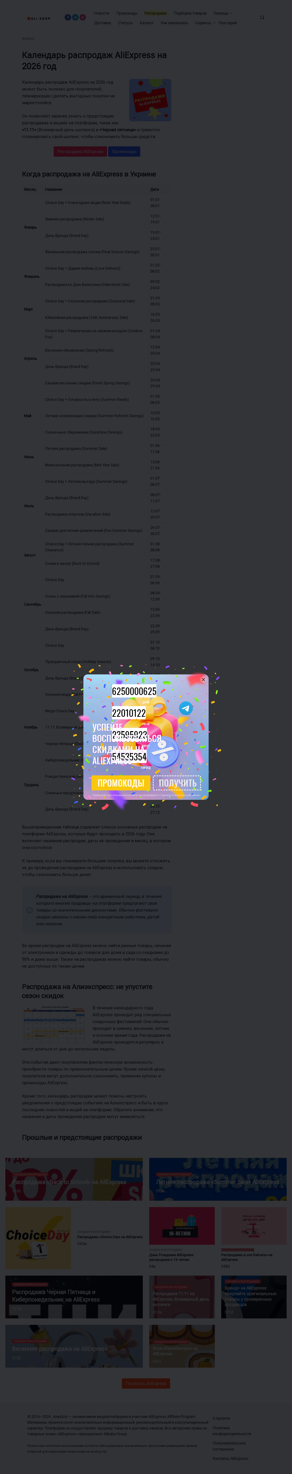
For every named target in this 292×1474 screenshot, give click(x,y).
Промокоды (121, 782)
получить (178, 782)
